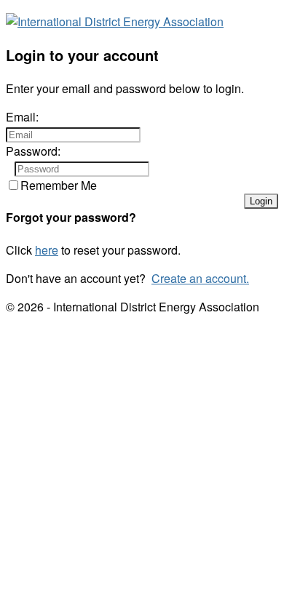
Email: (22, 116)
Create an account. (200, 278)
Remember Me (58, 185)
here (46, 250)
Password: (33, 151)
